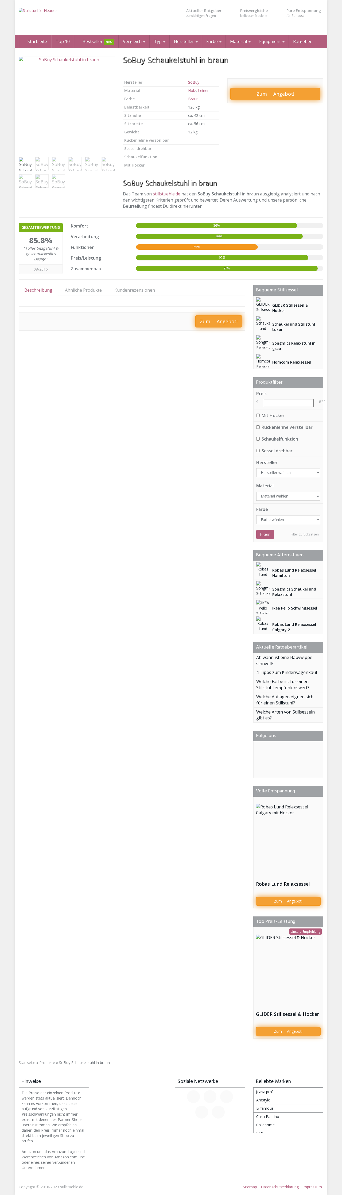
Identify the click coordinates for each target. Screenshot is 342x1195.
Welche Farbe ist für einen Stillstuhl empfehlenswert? (282, 685)
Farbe (212, 41)
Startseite (36, 41)
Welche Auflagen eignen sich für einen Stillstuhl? (284, 700)
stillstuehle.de (166, 194)
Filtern (265, 534)
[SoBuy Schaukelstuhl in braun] (67, 104)
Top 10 (63, 41)
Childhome (265, 1124)
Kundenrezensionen (134, 290)
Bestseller (96, 41)
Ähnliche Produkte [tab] (83, 290)
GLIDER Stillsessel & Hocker (287, 1014)
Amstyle (263, 1100)
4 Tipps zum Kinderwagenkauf (286, 672)
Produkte (47, 1062)
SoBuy (193, 82)
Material (239, 41)
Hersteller (184, 41)
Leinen (203, 90)
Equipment (270, 41)
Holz (192, 90)
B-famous (265, 1108)
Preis (261, 393)
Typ (158, 41)
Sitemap (250, 1186)
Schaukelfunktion (280, 439)
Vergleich (133, 41)
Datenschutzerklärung (280, 1186)
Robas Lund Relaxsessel (283, 884)
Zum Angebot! (275, 94)
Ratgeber (302, 41)
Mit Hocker (273, 415)
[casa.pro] (264, 1091)
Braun (193, 98)
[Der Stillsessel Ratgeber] (67, 17)
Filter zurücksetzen (305, 534)
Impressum (312, 1186)
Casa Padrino (267, 1116)
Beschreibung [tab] (38, 290)
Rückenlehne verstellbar (287, 427)
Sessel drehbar (277, 451)
